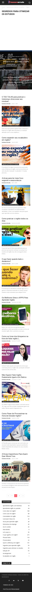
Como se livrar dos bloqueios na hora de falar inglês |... (15, 337)
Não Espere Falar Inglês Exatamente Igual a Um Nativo (14, 376)
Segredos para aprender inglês (11, 545)
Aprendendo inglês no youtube (11, 508)
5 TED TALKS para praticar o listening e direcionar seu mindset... (13, 99)
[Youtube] (22, 580)
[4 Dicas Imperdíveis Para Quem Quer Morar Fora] (16, 471)
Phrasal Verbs (7, 537)
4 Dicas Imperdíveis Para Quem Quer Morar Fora (15, 455)
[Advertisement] (16, 33)
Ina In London (7, 527)
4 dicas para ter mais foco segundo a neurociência (12, 179)
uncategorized (7, 553)
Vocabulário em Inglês (9, 556)
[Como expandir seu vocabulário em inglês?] (16, 155)
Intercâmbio (6, 529)
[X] (18, 580)
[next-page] (23, 495)
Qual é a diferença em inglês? (11, 543)
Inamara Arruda (11, 64)
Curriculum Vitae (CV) (9, 519)
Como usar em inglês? (9, 513)
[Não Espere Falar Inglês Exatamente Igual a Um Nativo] (16, 392)
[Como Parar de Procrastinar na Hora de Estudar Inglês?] (16, 430)
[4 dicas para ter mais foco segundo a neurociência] (16, 195)
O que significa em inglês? (10, 535)
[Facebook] (9, 580)
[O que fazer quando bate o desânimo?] (16, 276)
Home (3, 7)
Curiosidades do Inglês (9, 516)
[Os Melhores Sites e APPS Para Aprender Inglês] (16, 315)
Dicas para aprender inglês (10, 521)
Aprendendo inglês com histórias (12, 505)
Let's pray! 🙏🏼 (7, 532)
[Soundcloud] (13, 580)
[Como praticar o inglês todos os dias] (16, 236)
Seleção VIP (6, 551)
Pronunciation (7, 540)
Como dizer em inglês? (9, 511)
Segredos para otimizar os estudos (15, 7)
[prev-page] (8, 495)
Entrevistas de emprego (10, 524)
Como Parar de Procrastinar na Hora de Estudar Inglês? (14, 415)
